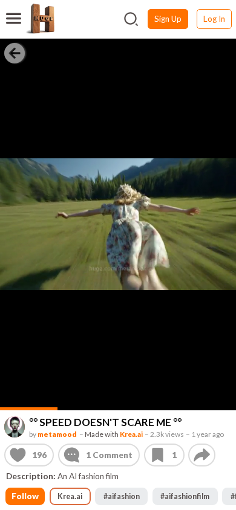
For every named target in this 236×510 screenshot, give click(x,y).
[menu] (13, 11)
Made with (114, 433)
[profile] (14, 426)
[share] (201, 455)
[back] (14, 52)
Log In (214, 19)
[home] (40, 19)
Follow (25, 496)
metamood (57, 433)
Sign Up (168, 19)
